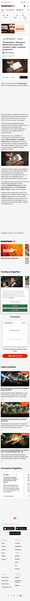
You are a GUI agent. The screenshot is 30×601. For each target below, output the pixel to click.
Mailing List (18, 549)
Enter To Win (20, 29)
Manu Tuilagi (5, 189)
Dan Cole (8, 187)
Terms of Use (5, 580)
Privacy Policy (5, 577)
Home (3, 543)
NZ (16, 565)
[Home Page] (8, 6)
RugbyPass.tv (18, 546)
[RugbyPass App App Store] (9, 529)
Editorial (17, 585)
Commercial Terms (6, 587)
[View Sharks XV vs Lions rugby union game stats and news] (5, 17)
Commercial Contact (18, 581)
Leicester (4, 196)
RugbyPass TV (20, 10)
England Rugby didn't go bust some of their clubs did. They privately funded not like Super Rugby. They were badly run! (11, 488)
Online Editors (9, 53)
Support (17, 577)
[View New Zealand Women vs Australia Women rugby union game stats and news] (25, 17)
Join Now (17, 543)
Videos (3, 556)
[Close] (27, 289)
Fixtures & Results (10, 10)
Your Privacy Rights (15, 302)
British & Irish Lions (14, 185)
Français (17, 569)
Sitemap (4, 559)
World (16, 562)
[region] (15, 300)
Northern (17, 556)
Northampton (22, 83)
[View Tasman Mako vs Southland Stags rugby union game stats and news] (15, 17)
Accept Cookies (15, 310)
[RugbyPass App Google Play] (21, 529)
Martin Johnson (11, 139)
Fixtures (4, 546)
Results (3, 549)
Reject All (15, 306)
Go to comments (9, 496)
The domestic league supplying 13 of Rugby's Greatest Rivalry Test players (10, 479)
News (2, 10)
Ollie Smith (22, 187)
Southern (17, 559)
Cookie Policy (5, 584)
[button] (28, 10)
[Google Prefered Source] (23, 77)
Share (13, 77)
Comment (6, 77)
